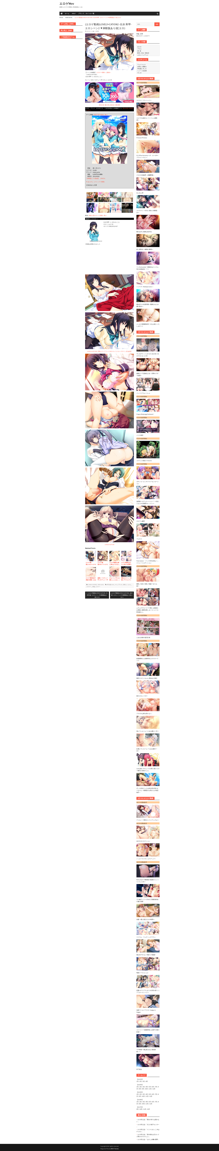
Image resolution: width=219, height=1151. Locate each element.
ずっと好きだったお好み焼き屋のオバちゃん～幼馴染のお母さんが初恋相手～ (147, 790)
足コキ (139, 47)
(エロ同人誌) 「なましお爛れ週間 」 (148, 1139)
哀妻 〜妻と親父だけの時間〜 (145, 919)
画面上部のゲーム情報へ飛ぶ (98, 215)
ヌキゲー (147, 36)
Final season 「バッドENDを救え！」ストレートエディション (147, 562)
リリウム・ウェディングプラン (146, 937)
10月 (146, 1089)
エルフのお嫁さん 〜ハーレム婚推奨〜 (146, 119)
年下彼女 (139, 1069)
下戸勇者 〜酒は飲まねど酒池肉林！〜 (146, 1050)
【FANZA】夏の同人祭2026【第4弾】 (109, 105)
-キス (116, 584)
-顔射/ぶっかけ (127, 584)
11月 (150, 1089)
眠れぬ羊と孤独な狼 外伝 (144, 232)
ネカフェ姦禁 (140, 521)
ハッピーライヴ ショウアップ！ (146, 859)
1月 (137, 1081)
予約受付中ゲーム (68, 37)
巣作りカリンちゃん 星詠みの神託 (146, 678)
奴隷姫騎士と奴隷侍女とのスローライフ (147, 659)
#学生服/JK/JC (110, 584)
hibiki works (101, 584)
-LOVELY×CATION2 (92, 584)
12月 (154, 1089)
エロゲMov (66, 3)
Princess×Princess (141, 138)
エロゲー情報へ (101, 72)
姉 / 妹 (139, 51)
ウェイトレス (141, 64)
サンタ (139, 73)
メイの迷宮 (139, 435)
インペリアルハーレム (143, 393)
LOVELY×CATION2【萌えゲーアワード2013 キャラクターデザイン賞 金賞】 (109, 351)
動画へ (109, 72)
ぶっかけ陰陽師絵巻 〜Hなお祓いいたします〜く (148, 325)
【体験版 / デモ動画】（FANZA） (96, 178)
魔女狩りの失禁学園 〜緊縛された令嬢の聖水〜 (147, 305)
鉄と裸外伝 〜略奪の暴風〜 (144, 249)
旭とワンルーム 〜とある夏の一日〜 (147, 731)
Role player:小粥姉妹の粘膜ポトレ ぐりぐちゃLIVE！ (147, 881)
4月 (147, 1081)
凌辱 (141, 34)
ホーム (67, 14)
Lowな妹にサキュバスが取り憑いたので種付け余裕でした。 (147, 769)
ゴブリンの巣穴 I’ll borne (144, 460)
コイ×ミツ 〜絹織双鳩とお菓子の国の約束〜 (147, 1031)
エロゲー (97, 586)
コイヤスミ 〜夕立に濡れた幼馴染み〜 (146, 211)
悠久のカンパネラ (141, 696)
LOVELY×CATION (109, 544)
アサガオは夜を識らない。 (144, 713)
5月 (150, 1087)
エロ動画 (96, 31)
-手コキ (120, 584)
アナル (139, 49)
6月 (153, 1087)
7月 (156, 1087)
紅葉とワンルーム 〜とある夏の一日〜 (146, 750)
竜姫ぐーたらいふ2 (142, 972)
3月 (144, 1081)
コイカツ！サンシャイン (144, 100)
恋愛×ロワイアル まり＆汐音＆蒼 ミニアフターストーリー (148, 991)
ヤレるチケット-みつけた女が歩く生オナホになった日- (147, 355)
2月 (141, 1081)
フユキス (139, 539)
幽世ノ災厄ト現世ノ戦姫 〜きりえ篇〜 (146, 585)
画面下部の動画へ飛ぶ (101, 114)
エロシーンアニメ (142, 55)
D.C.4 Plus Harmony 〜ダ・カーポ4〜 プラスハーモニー (147, 156)
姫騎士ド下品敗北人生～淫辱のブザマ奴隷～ (147, 374)
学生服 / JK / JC (142, 69)
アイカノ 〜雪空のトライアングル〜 (147, 820)
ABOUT (74, 14)
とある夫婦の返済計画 (143, 637)
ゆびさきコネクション (143, 841)
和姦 (137, 34)
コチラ (88, 110)
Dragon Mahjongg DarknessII (144, 414)
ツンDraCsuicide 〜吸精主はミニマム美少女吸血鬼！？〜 (147, 268)
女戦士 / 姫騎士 (142, 66)
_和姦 (93, 586)
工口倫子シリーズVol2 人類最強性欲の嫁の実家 (147, 900)
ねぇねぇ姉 (139, 193)
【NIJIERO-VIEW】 (127, 108)
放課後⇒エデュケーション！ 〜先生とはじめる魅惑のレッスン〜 (147, 502)
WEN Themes (115, 1149)
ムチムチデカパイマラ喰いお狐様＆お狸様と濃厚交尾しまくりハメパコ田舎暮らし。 (147, 610)
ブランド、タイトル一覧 (86, 14)
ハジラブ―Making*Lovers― (144, 287)
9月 (140, 1089)
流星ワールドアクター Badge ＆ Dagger (146, 1011)
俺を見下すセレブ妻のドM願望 (145, 955)
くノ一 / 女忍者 (142, 71)
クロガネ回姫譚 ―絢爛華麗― (145, 175)
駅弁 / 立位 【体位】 (143, 53)
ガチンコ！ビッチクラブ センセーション (147, 482)
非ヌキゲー (139, 36)
